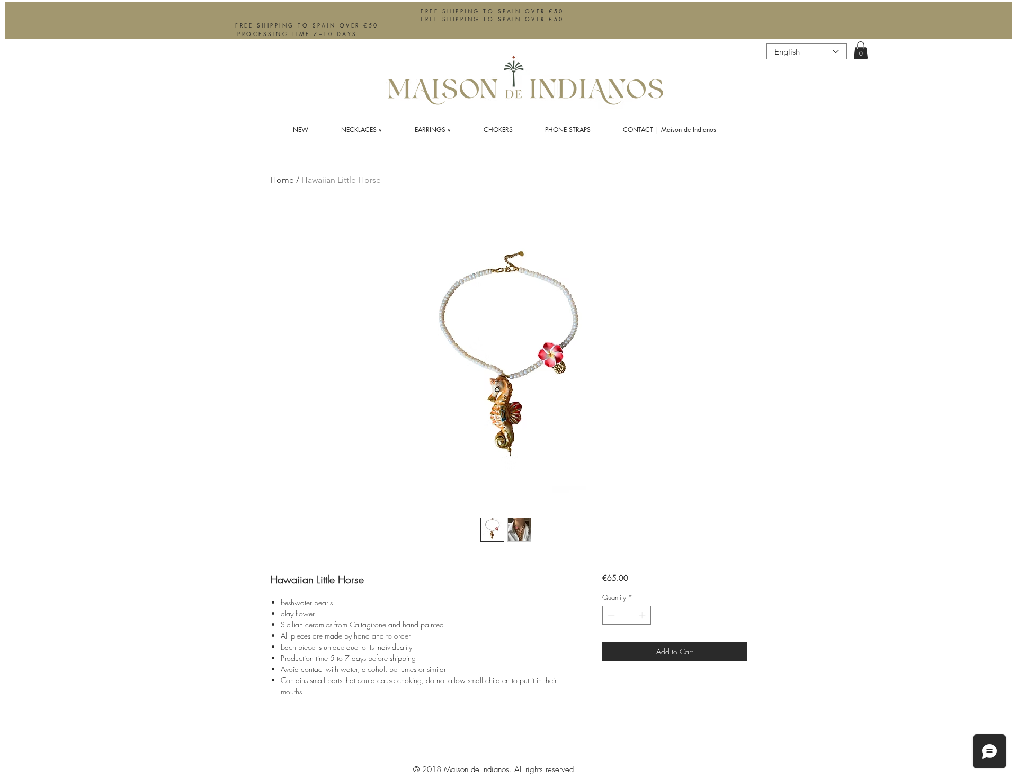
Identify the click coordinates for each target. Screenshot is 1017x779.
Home (282, 180)
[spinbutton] (626, 615)
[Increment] (643, 615)
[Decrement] (610, 615)
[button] (860, 50)
